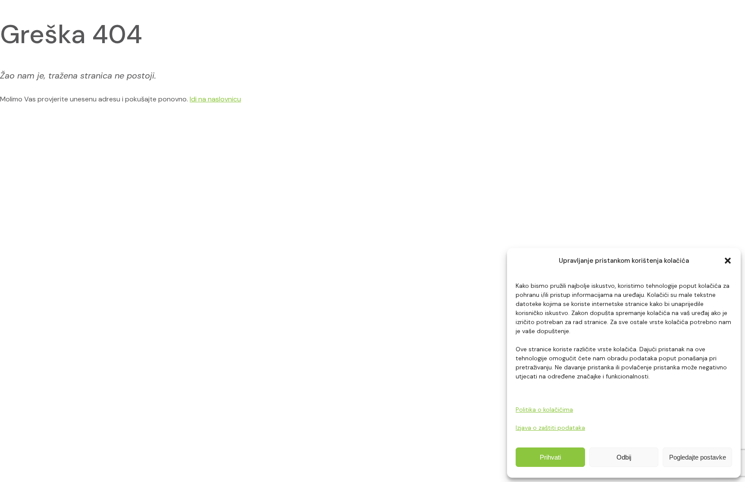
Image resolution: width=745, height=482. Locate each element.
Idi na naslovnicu (215, 99)
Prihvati (550, 457)
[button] (727, 260)
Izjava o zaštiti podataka (550, 428)
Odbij (624, 457)
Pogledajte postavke (697, 457)
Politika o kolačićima (544, 409)
